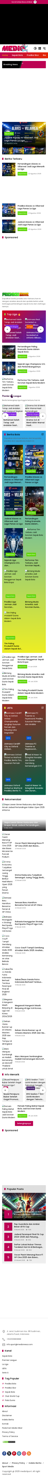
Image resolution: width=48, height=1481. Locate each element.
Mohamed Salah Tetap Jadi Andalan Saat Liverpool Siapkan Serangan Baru (13, 335)
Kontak (5, 1423)
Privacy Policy (8, 1432)
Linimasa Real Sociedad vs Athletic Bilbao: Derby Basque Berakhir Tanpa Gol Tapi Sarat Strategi (33, 335)
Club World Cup (12, 1396)
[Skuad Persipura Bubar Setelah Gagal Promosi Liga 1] (12, 1084)
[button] (35, 48)
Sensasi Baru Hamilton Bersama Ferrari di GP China (28, 904)
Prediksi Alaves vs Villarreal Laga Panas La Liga (31, 207)
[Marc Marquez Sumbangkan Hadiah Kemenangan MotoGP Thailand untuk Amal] (7, 1059)
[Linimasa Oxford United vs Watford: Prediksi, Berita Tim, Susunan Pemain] (13, 768)
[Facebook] (4, 1453)
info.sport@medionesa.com (20, 1344)
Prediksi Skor (10, 1387)
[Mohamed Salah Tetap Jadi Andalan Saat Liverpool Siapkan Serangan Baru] (13, 324)
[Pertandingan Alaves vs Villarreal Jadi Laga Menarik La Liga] (38, 64)
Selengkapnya (24, 1123)
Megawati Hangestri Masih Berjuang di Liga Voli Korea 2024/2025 (28, 1007)
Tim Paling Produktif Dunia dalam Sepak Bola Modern (13, 646)
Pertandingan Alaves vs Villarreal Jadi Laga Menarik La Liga (31, 166)
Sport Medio (8, 1466)
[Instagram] (24, 1453)
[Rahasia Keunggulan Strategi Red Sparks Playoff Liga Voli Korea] (7, 924)
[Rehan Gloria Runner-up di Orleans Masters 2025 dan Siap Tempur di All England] (7, 1032)
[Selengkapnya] (24, 294)
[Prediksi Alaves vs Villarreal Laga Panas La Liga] (8, 210)
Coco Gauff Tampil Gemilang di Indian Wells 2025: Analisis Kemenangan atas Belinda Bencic (29, 949)
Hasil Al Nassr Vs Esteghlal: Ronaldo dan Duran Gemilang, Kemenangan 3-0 (34, 788)
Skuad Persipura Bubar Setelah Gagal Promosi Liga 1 (11, 1097)
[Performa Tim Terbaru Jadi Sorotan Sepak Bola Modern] (8, 384)
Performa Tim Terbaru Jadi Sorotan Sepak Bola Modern (31, 381)
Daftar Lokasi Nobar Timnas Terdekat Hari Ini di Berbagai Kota (28, 1246)
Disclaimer (7, 1415)
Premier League (12, 327)
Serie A (5, 1372)
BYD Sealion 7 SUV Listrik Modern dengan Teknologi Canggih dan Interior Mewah (35, 1097)
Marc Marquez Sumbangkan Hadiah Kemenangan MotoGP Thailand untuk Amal (29, 1057)
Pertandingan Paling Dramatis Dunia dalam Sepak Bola (28, 349)
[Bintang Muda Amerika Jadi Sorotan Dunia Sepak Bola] (34, 584)
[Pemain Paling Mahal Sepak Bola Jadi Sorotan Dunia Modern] (8, 1111)
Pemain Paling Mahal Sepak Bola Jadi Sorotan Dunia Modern (31, 1109)
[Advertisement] (24, 24)
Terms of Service (10, 1436)
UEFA (8, 738)
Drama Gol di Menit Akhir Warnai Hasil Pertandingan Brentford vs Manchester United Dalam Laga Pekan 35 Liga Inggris (35, 423)
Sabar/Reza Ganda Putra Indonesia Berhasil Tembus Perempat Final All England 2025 (28, 980)
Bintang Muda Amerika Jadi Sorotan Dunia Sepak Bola (32, 605)
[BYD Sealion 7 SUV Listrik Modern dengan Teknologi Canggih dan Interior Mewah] (35, 1084)
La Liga (29, 327)
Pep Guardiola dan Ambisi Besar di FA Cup (26, 1225)
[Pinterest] (14, 1453)
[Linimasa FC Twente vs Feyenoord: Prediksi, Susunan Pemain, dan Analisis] (34, 726)
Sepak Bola (9, 134)
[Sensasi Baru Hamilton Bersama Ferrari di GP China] (7, 904)
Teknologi (30, 1088)
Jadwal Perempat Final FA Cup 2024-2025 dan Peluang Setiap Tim (29, 1235)
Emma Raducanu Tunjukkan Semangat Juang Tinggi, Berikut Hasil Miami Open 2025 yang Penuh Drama (30, 876)
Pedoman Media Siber (12, 1428)
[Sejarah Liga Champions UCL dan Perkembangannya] (8, 368)
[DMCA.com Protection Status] (8, 1441)
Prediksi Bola (10, 1383)
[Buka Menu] (39, 48)
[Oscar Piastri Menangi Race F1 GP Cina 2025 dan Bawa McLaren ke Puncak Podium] (7, 845)
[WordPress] (19, 1453)
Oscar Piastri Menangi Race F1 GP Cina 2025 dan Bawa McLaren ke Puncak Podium (29, 844)
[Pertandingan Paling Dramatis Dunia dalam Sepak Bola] (8, 352)
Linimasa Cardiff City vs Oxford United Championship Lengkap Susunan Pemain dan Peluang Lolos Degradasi (12, 747)
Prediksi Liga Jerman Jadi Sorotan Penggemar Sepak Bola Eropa (13, 605)
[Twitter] (9, 1453)
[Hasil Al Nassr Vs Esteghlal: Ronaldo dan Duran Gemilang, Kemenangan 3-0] (34, 768)
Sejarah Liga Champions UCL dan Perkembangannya (31, 365)
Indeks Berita (8, 1419)
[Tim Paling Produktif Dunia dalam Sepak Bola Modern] (13, 626)
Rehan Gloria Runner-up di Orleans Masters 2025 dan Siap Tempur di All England (30, 1031)
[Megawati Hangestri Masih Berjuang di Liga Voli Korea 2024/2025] (7, 1008)
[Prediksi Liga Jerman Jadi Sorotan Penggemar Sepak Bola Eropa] (13, 584)
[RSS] (29, 1453)
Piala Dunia (10, 1400)
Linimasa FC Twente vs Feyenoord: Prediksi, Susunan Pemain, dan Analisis (33, 747)
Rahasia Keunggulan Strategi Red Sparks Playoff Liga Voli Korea (29, 923)
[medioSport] (15, 48)
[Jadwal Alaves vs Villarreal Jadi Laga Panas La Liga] (8, 226)
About (5, 1411)
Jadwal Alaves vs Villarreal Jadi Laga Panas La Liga (21, 139)
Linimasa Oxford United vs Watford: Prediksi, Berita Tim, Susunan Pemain (13, 788)
